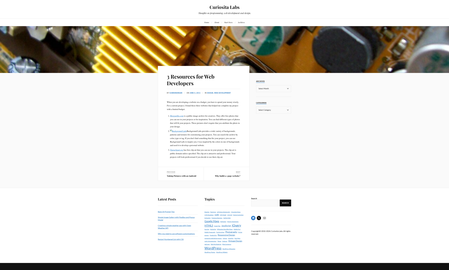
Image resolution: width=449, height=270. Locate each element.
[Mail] (264, 218)
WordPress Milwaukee (228, 249)
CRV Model (223, 215)
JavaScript (226, 225)
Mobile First (237, 229)
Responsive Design (226, 235)
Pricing (240, 232)
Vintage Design (235, 241)
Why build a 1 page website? (227, 176)
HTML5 (209, 225)
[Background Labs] (178, 131)
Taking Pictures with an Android (181, 176)
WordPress (213, 248)
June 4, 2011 (195, 93)
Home (206, 22)
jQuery (236, 225)
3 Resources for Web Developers (190, 80)
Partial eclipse (220, 232)
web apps (207, 244)
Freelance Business (217, 218)
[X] (259, 218)
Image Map (217, 226)
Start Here (228, 22)
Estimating (208, 218)
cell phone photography (223, 212)
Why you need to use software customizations (176, 234)
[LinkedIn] (253, 218)
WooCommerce (226, 244)
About (216, 22)
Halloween (223, 221)
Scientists (231, 238)
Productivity (213, 235)
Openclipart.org (176, 149)
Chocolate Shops (236, 212)
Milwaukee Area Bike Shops (225, 229)
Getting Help (227, 218)
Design (210, 93)
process (207, 235)
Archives (241, 22)
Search (254, 198)
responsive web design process (213, 238)
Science (225, 238)
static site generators (210, 241)
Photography (231, 232)
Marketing (213, 229)
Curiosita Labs (225, 7)
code (217, 214)
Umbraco (224, 241)
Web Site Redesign (216, 244)
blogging (207, 212)
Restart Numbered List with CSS (171, 239)
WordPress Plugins (210, 252)
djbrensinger (176, 93)
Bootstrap (213, 212)
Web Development (222, 93)
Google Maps (212, 221)
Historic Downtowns (233, 221)
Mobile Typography (210, 232)
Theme (219, 241)
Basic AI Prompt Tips (166, 212)
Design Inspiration (238, 215)
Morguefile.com (176, 115)
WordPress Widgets (222, 252)
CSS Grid (229, 215)
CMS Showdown (209, 215)
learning (207, 229)
